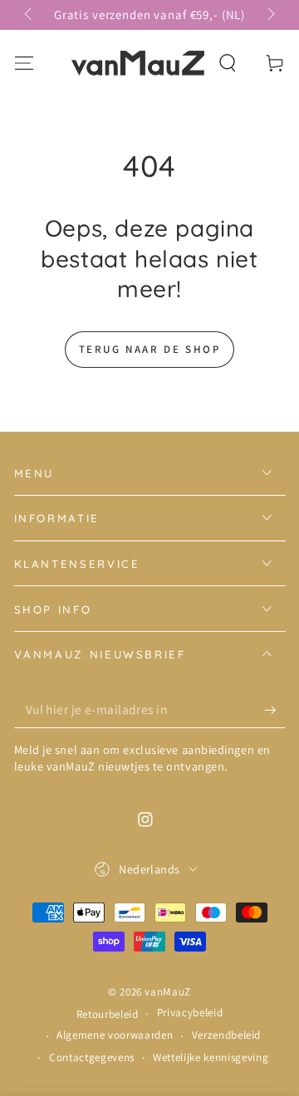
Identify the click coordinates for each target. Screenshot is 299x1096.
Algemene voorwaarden (114, 1035)
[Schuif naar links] (29, 15)
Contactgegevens (92, 1057)
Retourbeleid (107, 1014)
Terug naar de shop (150, 349)
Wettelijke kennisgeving (210, 1057)
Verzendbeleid (227, 1035)
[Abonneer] (274, 710)
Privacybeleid (190, 1012)
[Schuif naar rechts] (269, 15)
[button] (228, 62)
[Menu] (23, 62)
